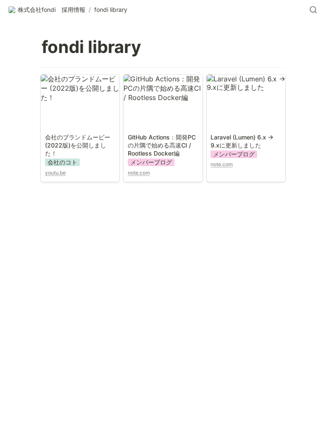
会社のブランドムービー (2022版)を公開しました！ (78, 88)
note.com (139, 173)
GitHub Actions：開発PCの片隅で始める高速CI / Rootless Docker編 (162, 88)
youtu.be (55, 173)
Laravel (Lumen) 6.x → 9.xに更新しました (242, 83)
